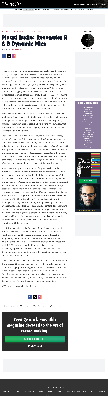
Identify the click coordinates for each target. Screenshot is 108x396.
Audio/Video (47, 9)
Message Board (58, 387)
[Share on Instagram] (14, 56)
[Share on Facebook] (4, 56)
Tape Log (73, 9)
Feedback (59, 391)
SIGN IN (94, 4)
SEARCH (103, 4)
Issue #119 (23, 32)
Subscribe (89, 9)
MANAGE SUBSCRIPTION (81, 4)
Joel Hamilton (17, 49)
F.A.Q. (91, 391)
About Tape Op (8, 391)
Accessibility (81, 391)
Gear (14, 32)
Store (41, 391)
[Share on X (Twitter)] (9, 56)
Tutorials (38, 9)
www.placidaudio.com (21, 306)
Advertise (20, 391)
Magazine (81, 9)
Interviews (18, 9)
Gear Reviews (28, 9)
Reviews (5, 32)
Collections (65, 9)
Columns (56, 9)
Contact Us (101, 391)
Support (70, 391)
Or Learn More (35, 346)
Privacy (49, 391)
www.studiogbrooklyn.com (52, 306)
